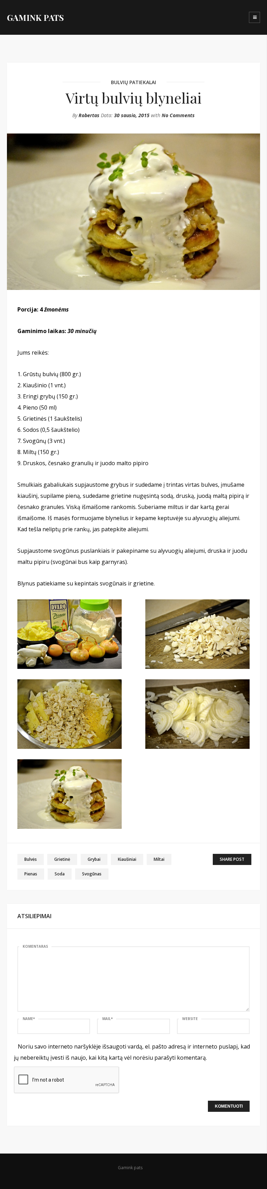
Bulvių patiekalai (133, 82)
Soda (60, 874)
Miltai (159, 859)
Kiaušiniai (127, 859)
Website (190, 1018)
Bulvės (30, 859)
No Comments (178, 115)
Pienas (30, 874)
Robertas (89, 115)
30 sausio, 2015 (131, 115)
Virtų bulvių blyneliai (134, 97)
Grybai (94, 859)
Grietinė (62, 859)
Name (29, 1018)
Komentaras (35, 946)
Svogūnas (92, 874)
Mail (107, 1018)
